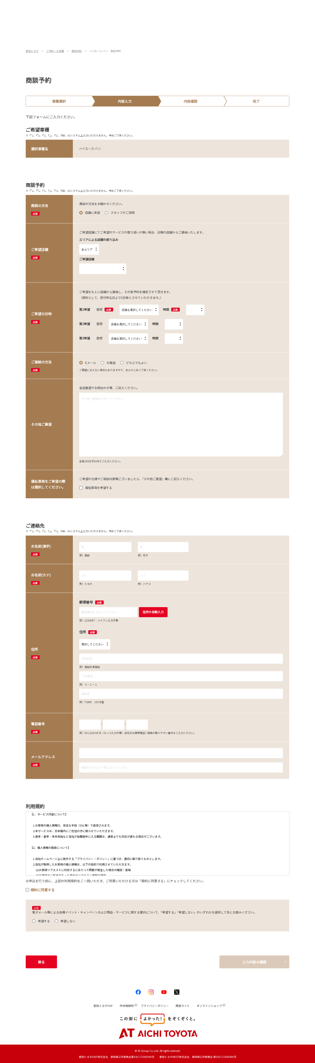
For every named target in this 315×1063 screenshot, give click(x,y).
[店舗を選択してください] (139, 310)
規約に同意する (43, 889)
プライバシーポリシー (155, 1006)
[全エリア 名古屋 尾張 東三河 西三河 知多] (89, 249)
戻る (41, 961)
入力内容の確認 (254, 961)
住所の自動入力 (153, 612)
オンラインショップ (209, 1006)
